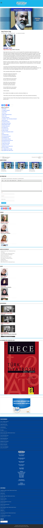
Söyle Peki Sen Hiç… (4, 424)
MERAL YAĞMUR (4, 232)
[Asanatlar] (21, 3)
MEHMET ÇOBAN (5, 222)
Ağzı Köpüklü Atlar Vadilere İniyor (7, 150)
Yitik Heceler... (3, 277)
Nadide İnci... (3, 297)
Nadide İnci (2, 510)
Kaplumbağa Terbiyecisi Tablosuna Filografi (6, 157)
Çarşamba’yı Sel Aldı (5, 144)
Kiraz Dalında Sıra (5, 127)
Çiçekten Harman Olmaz (6, 143)
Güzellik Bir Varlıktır (5, 134)
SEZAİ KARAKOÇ (5, 333)
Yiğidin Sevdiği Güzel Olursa (7, 114)
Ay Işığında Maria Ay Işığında (5, 515)
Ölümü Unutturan (5, 120)
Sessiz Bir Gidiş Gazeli (4, 435)
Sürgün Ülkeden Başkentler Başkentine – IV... (8, 335)
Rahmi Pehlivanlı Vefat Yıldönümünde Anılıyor (8, 507)
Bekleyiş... (3, 243)
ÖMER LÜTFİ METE (5, 323)
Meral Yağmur (4, 276)
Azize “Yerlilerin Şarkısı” (4, 421)
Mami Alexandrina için (4, 438)
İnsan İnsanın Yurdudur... (6, 233)
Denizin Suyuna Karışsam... (6, 287)
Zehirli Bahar (4, 108)
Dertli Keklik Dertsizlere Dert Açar (7, 140)
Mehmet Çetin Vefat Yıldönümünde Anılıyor (7, 432)
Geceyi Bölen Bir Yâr (5, 137)
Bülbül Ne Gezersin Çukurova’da (7, 146)
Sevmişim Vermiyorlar (5, 117)
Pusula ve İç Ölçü (3, 498)
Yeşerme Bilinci (4, 111)
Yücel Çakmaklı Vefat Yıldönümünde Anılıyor (8, 512)
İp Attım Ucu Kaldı (5, 130)
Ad (2, 192)
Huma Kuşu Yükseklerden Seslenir (7, 131)
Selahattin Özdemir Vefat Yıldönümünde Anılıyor (8, 490)
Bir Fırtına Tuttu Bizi (5, 147)
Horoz (3, 133)
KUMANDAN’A (3, 427)
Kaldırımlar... (3, 314)
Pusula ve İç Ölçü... (4, 223)
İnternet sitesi (3, 199)
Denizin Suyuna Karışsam (4, 504)
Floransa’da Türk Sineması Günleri (36, 157)
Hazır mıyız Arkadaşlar (4, 446)
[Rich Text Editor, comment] (21, 186)
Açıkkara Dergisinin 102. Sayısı (5, 501)
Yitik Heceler (2, 493)
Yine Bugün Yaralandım (6, 110)
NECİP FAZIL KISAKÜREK (6, 313)
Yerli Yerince (4, 113)
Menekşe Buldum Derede (6, 124)
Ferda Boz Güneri (5, 296)
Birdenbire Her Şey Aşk (4, 441)
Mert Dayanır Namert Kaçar (6, 123)
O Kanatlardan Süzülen (6, 121)
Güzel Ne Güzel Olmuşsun (6, 136)
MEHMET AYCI (12, 33)
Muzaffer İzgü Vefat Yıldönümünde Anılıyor (7, 496)
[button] (2, 180)
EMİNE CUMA (4, 242)
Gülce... (2, 324)
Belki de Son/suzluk (3, 444)
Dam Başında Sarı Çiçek (6, 141)
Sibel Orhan (3, 286)
